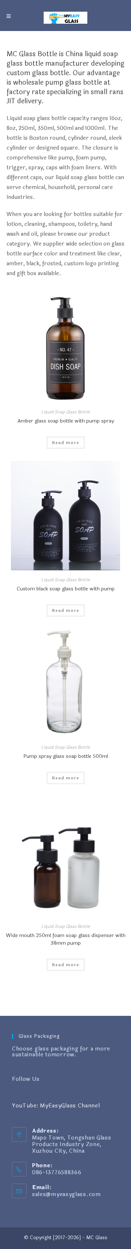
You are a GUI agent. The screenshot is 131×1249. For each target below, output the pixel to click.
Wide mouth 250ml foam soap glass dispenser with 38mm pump (66, 939)
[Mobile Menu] (9, 16)
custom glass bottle (38, 73)
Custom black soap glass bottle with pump (66, 589)
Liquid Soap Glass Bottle (65, 412)
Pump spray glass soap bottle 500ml (65, 756)
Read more (65, 442)
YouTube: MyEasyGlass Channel (56, 1106)
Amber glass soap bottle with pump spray (65, 421)
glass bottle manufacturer (48, 63)
